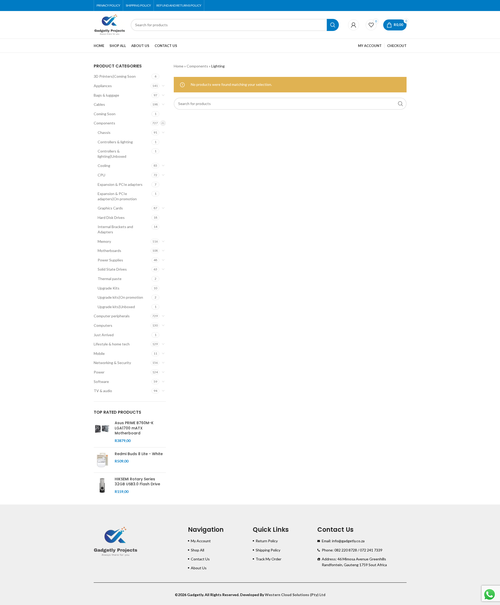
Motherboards (109, 250)
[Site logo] (109, 24)
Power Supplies (110, 260)
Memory (104, 241)
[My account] (353, 25)
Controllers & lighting (115, 142)
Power (99, 372)
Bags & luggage (106, 95)
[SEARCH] (333, 25)
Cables (99, 104)
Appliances (103, 85)
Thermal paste (110, 278)
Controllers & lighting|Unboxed (112, 154)
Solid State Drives (112, 269)
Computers (103, 325)
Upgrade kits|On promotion (120, 297)
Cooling (104, 165)
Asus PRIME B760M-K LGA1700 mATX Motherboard (134, 428)
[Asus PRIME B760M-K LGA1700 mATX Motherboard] (102, 431)
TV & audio (103, 390)
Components (104, 123)
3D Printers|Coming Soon (115, 76)
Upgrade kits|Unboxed (116, 306)
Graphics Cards (110, 208)
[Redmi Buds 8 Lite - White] (102, 460)
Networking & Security (112, 362)
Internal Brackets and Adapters (115, 229)
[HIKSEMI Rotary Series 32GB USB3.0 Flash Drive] (102, 485)
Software (101, 381)
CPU (101, 175)
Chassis (104, 132)
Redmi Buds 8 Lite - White (139, 453)
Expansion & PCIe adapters (120, 184)
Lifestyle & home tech (112, 344)
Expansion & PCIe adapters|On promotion (117, 196)
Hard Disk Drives (111, 217)
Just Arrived (104, 335)
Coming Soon (104, 114)
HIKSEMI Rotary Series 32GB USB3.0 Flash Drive (137, 482)
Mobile (99, 353)
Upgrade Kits (108, 288)
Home (178, 66)
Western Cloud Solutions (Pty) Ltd (295, 594)
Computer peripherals (112, 316)
